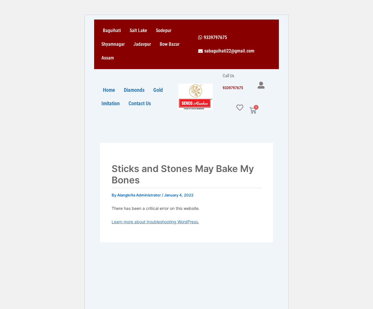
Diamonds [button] (134, 90)
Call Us (228, 75)
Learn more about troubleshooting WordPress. (155, 221)
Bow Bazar (170, 44)
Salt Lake (138, 30)
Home (109, 90)
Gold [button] (158, 90)
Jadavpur (142, 44)
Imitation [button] (110, 103)
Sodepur (163, 30)
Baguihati (112, 30)
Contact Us (140, 103)
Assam (107, 58)
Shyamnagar (113, 44)
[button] (212, 37)
